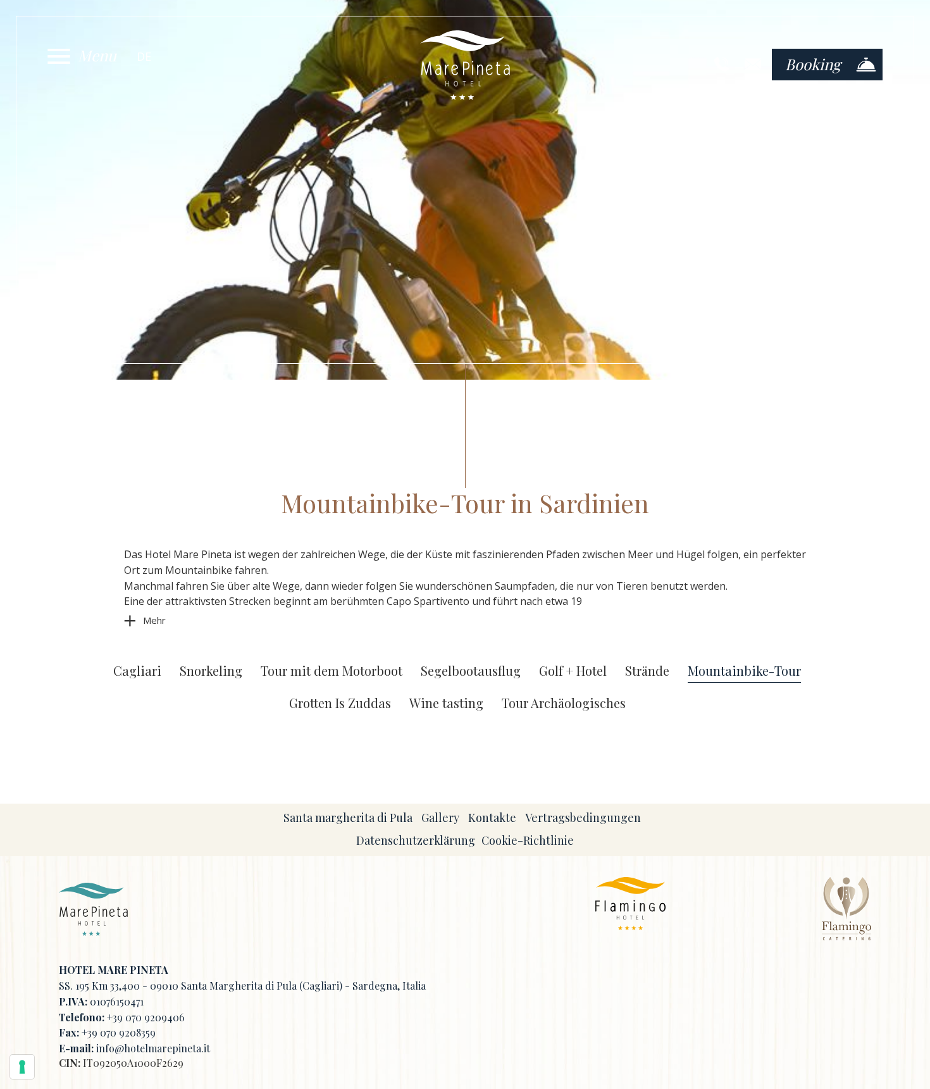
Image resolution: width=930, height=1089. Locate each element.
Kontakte (492, 817)
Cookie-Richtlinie (527, 840)
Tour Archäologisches (564, 703)
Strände (647, 671)
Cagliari (137, 671)
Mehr (154, 620)
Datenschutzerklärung (415, 840)
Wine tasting (446, 703)
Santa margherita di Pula (347, 817)
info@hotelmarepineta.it (153, 1048)
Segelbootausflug (471, 671)
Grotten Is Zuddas (340, 703)
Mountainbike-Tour (744, 671)
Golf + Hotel (573, 671)
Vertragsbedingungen (583, 817)
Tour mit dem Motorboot (331, 671)
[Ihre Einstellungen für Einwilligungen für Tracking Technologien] (22, 1067)
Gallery (440, 817)
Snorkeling (211, 671)
